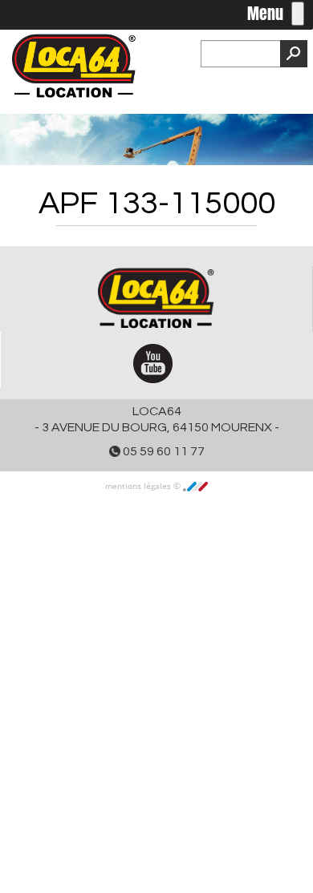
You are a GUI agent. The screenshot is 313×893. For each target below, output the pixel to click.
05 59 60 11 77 (162, 451)
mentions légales (139, 485)
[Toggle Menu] (297, 14)
